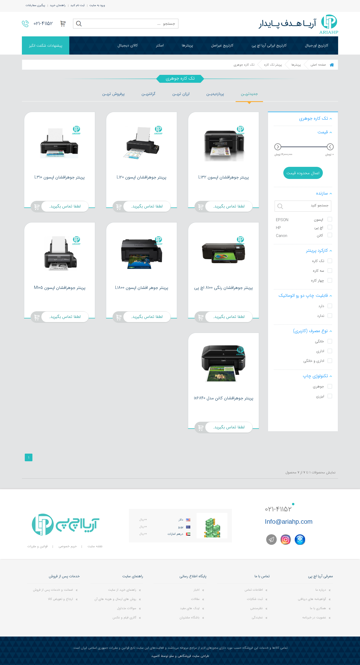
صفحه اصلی (318, 64)
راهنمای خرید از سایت (122, 589)
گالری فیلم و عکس (124, 617)
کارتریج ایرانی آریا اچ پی (269, 45)
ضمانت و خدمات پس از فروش (53, 589)
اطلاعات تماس (254, 589)
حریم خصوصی (68, 546)
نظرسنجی (256, 608)
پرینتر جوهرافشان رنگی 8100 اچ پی (223, 287)
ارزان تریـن (180, 94)
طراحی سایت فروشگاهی (193, 655)
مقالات (195, 598)
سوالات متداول (126, 608)
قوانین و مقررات (37, 546)
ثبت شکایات (255, 598)
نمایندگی (257, 617)
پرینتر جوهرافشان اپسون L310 (60, 177)
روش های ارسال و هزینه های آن (115, 598)
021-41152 (43, 23)
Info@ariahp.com (289, 521)
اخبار (197, 589)
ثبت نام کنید (77, 5)
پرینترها (187, 45)
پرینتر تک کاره (273, 64)
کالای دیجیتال (128, 45)
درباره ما (320, 589)
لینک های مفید (190, 608)
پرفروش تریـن (113, 94)
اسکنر (160, 45)
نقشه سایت (95, 546)
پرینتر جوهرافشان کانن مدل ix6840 (223, 398)
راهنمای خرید (58, 5)
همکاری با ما (318, 608)
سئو (171, 655)
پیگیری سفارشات (35, 5)
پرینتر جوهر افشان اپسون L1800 (141, 287)
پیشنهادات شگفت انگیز (45, 45)
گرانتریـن (148, 94)
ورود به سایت (97, 5)
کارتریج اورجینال (316, 45)
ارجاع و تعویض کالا (60, 598)
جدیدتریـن (249, 94)
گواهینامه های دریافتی (312, 598)
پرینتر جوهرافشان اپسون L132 (223, 177)
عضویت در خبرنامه (314, 617)
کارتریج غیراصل (222, 45)
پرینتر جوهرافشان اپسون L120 (141, 177)
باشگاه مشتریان (189, 617)
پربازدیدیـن (215, 94)
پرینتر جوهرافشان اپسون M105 (59, 287)
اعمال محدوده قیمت (302, 173)
